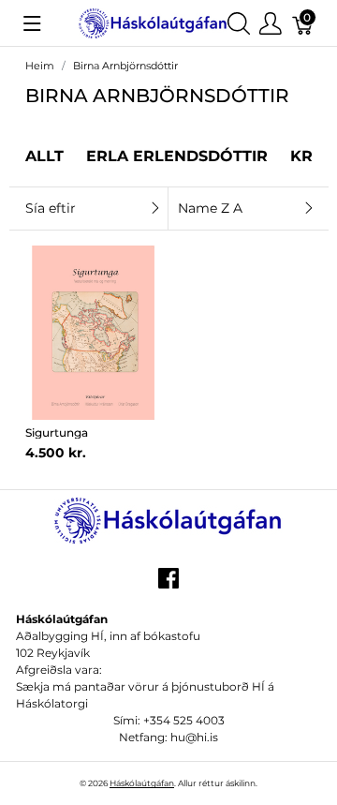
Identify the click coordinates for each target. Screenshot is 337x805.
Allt (44, 156)
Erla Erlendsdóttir (177, 156)
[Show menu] (32, 23)
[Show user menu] (270, 23)
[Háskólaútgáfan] (153, 22)
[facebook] (168, 585)
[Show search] (238, 23)
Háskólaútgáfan (142, 783)
